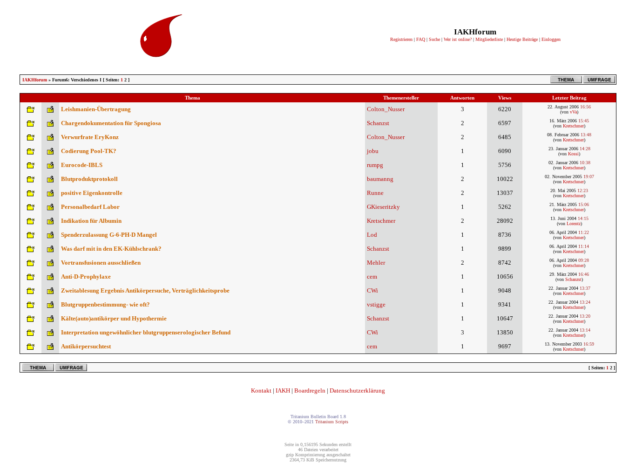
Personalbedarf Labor (90, 206)
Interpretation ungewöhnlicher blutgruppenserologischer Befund (145, 332)
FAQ (420, 39)
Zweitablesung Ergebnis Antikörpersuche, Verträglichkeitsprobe (145, 290)
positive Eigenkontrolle (91, 192)
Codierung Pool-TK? (88, 150)
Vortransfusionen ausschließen (101, 262)
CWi (372, 290)
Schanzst (378, 123)
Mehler (376, 262)
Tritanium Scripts (331, 421)
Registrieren (401, 39)
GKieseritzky (383, 206)
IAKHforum (34, 79)
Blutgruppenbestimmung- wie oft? (105, 304)
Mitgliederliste (489, 39)
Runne (375, 192)
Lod (372, 234)
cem (372, 276)
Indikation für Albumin (91, 220)
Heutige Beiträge (522, 39)
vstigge (376, 304)
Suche (434, 39)
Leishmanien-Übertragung (96, 109)
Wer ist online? (458, 39)
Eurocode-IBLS (81, 164)
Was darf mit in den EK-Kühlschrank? (111, 248)
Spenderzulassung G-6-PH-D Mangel (109, 234)
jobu (373, 150)
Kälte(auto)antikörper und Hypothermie (114, 318)
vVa (573, 111)
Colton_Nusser (386, 109)
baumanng (380, 178)
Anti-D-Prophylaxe (86, 276)
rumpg (375, 164)
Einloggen (551, 39)
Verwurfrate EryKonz (90, 136)
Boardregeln (309, 390)
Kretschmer (573, 125)
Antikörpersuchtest (86, 346)
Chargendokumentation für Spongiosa (111, 123)
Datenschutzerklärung (357, 390)
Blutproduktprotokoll (89, 178)
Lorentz (574, 223)
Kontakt (261, 390)
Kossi (573, 153)
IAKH (283, 390)
